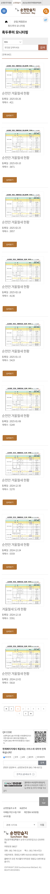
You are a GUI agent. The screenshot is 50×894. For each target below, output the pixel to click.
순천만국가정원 (6, 3)
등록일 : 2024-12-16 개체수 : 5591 (11, 616)
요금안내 (23, 808)
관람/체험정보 (20, 21)
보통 (23, 757)
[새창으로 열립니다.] (25, 774)
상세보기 (9, 115)
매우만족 (8, 757)
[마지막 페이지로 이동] (30, 713)
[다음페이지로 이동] (25, 713)
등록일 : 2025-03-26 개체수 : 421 (11, 100)
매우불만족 (41, 757)
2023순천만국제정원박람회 (31, 3)
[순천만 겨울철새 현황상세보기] (23, 76)
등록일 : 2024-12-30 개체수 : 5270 (11, 487)
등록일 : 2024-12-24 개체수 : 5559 (11, 551)
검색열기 (46, 11)
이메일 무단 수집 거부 (12, 812)
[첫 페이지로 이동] (6, 708)
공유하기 (45, 20)
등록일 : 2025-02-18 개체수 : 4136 (11, 293)
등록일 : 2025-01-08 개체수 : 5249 (11, 422)
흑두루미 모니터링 (16, 25)
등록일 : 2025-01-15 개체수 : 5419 (11, 358)
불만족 (31, 757)
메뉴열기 (4, 11)
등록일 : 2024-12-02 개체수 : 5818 (11, 680)
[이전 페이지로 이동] (11, 708)
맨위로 (43, 801)
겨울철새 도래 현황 (14, 609)
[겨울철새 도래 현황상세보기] (23, 592)
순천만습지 (17, 3)
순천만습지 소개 (9, 808)
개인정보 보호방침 (31, 812)
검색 (42, 47)
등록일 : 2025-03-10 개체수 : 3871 (11, 164)
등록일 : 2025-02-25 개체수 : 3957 (11, 229)
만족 (16, 757)
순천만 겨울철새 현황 (15, 93)
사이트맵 (6, 816)
